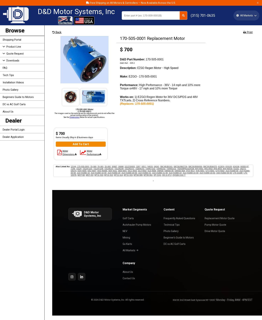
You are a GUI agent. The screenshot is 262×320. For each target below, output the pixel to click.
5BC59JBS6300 (195, 166)
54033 (150, 166)
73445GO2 (171, 169)
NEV (125, 231)
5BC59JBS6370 (210, 166)
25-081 (100, 166)
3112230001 (130, 166)
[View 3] (93, 102)
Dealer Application (13, 137)
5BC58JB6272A (180, 166)
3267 (138, 166)
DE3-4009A (102, 171)
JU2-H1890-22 (175, 173)
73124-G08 (98, 169)
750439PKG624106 (185, 169)
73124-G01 (87, 169)
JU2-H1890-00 (231, 171)
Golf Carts (128, 218)
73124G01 (108, 169)
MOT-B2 (81, 175)
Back (58, 32)
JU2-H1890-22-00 (190, 173)
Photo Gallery (10, 89)
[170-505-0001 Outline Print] (59, 153)
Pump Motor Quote (215, 224)
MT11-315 (128, 175)
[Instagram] (72, 276)
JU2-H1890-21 (144, 173)
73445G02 (160, 169)
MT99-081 (148, 175)
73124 (78, 169)
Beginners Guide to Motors (18, 97)
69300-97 (244, 166)
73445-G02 (150, 169)
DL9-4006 (152, 171)
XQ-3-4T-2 (166, 175)
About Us (8, 111)
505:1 (144, 166)
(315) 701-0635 (203, 15)
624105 (228, 166)
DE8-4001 (122, 171)
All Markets (129, 250)
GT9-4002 (219, 171)
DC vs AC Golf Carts (14, 104)
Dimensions (74, 117)
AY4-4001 (199, 169)
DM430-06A (180, 171)
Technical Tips (172, 224)
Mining (126, 237)
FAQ (5, 67)
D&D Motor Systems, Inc (76, 11)
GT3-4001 (210, 171)
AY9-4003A (227, 169)
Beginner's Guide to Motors (179, 237)
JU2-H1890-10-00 (98, 173)
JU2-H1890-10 (83, 173)
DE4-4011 (112, 171)
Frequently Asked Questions (179, 218)
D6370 (73, 171)
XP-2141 (157, 175)
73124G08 (119, 169)
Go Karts (127, 244)
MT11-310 (98, 175)
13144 (73, 166)
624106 (236, 166)
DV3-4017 (190, 171)
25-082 (108, 166)
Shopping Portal (12, 39)
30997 (114, 166)
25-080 (93, 166)
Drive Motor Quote (215, 231)
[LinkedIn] (81, 276)
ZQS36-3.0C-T (179, 175)
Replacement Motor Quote (220, 218)
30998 (121, 166)
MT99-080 (138, 175)
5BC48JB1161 (166, 166)
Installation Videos (13, 82)
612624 (221, 166)
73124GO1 (129, 169)
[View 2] (71, 102)
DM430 (160, 171)
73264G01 (139, 169)
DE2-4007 (92, 171)
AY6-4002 (208, 169)
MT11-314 (118, 175)
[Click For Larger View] (84, 82)
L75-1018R (238, 173)
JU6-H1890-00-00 (224, 173)
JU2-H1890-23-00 (207, 173)
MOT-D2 (89, 175)
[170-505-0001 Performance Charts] (83, 153)
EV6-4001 (200, 171)
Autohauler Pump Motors (137, 224)
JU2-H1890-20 (113, 173)
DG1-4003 (132, 171)
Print (249, 32)
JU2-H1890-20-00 (129, 173)
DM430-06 (169, 171)
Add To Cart (81, 144)
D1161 (236, 169)
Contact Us (129, 278)
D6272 (243, 169)
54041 (156, 166)
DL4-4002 (142, 171)
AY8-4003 (218, 169)
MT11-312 (108, 175)
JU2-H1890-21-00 (160, 173)
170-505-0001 (83, 166)
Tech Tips (8, 75)
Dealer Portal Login (14, 129)
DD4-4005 (82, 171)
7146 (73, 169)
